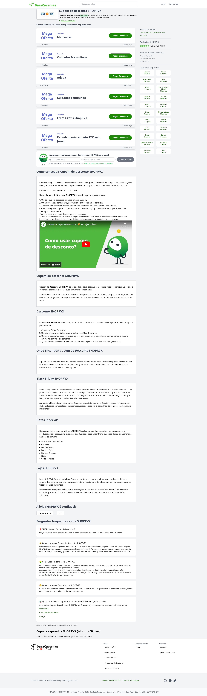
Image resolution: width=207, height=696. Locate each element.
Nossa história (110, 647)
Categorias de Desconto (114, 663)
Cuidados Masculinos (49, 612)
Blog (138, 647)
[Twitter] (174, 680)
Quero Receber (125, 159)
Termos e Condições (106, 163)
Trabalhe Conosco (111, 668)
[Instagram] (165, 680)
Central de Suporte (167, 652)
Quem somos (109, 652)
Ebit (60, 513)
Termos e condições (131, 680)
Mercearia (44, 608)
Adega (42, 616)
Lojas (163, 4)
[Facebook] (170, 680)
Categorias (173, 4)
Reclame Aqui (44, 513)
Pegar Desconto (120, 35)
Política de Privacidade (90, 163)
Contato (163, 647)
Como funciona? (110, 658)
